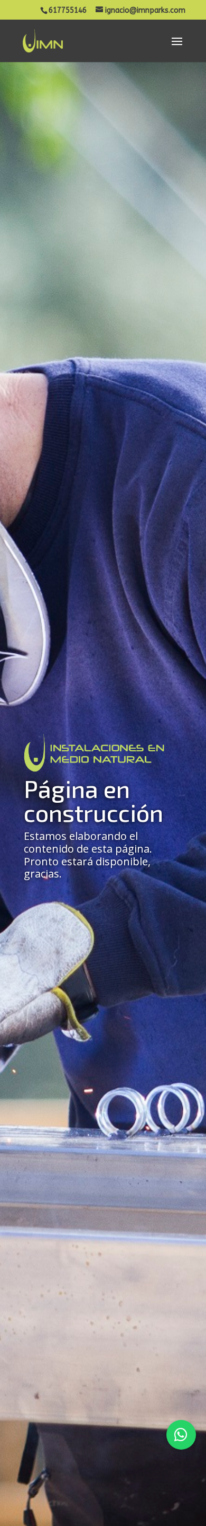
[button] (181, 1435)
